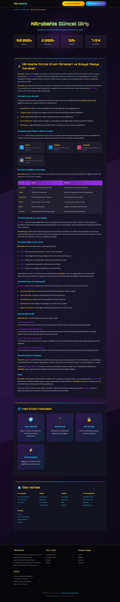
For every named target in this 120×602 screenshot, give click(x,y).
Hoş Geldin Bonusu (88, 497)
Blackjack (63, 505)
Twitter (80, 554)
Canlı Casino (64, 499)
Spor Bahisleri (43, 497)
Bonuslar (48, 560)
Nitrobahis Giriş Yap (72, 3)
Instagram (81, 560)
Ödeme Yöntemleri (23, 519)
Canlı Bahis (42, 499)
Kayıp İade (86, 502)
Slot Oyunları (64, 497)
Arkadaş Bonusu (87, 505)
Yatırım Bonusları (88, 499)
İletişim (20, 514)
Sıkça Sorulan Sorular (23, 516)
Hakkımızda (21, 502)
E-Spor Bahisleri (44, 505)
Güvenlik (20, 522)
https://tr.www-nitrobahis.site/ (70, 593)
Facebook (81, 562)
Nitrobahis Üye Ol (95, 3)
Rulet (62, 502)
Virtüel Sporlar (44, 502)
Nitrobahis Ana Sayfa (23, 497)
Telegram (81, 557)
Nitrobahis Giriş (50, 554)
